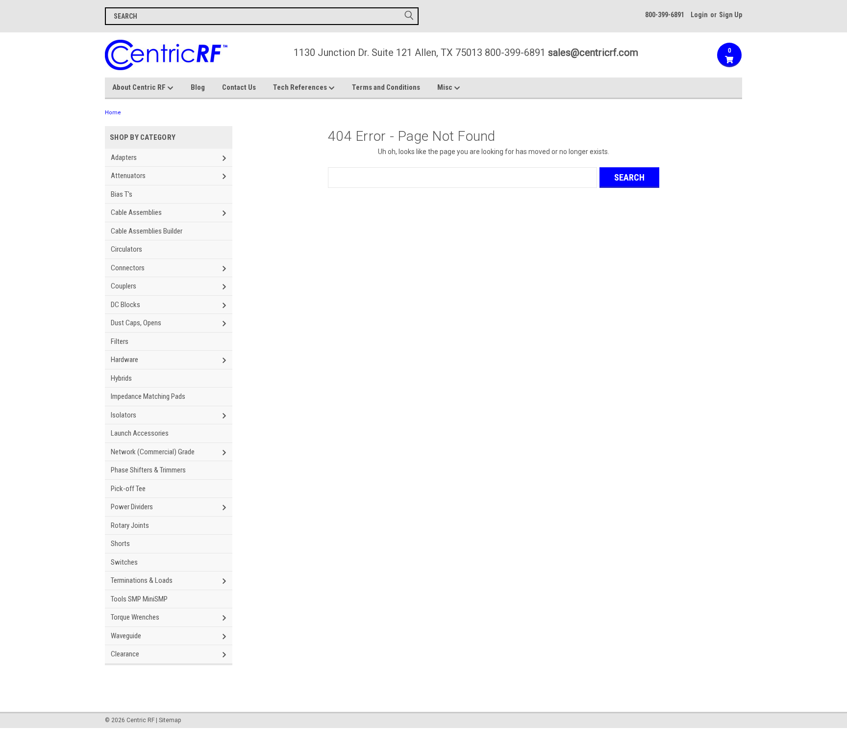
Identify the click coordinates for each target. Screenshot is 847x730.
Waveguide (126, 635)
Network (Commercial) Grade (153, 451)
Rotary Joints (130, 525)
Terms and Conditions (386, 87)
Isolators (123, 415)
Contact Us (239, 87)
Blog (198, 87)
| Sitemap (168, 720)
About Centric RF (139, 87)
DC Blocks (125, 304)
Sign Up (730, 15)
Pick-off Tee (128, 488)
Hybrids (121, 378)
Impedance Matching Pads (148, 396)
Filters (119, 341)
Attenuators (128, 175)
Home (113, 112)
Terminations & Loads (142, 580)
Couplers (123, 286)
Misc (445, 87)
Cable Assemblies (136, 212)
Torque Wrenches (135, 617)
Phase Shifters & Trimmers (148, 470)
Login (699, 15)
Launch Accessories (140, 433)
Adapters (124, 157)
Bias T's (121, 194)
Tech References (300, 87)
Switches (124, 562)
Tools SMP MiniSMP (139, 599)
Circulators (126, 249)
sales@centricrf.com (593, 52)
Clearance (125, 654)
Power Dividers (132, 506)
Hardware (124, 359)
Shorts (120, 543)
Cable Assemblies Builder (146, 231)
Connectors (128, 267)
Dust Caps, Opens (136, 322)
